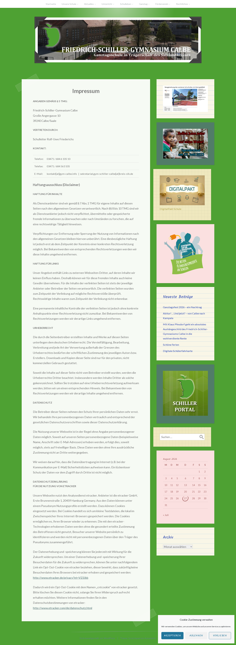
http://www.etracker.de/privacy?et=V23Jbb (60, 577)
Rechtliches (182, 4)
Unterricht (107, 4)
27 (185, 498)
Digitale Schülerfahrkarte (177, 350)
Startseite (51, 4)
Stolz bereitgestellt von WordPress (97, 638)
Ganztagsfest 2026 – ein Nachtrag (182, 307)
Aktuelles (89, 4)
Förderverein (161, 4)
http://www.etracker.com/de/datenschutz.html (62, 608)
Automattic (150, 638)
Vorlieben (220, 636)
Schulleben (125, 4)
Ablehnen (196, 636)
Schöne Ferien (171, 344)
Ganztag (143, 4)
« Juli (166, 514)
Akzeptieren (172, 636)
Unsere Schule (69, 4)
